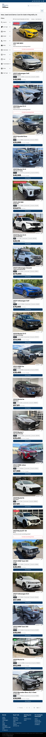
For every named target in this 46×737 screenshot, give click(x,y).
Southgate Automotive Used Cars (6, 727)
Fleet (14, 721)
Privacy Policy (38, 721)
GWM (3, 717)
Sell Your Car (16, 726)
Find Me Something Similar (28, 49)
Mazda (3, 718)
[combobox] (35, 5)
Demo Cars (15, 718)
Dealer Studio (10, 735)
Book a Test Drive (17, 723)
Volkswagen (5, 720)
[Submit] (28, 5)
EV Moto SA (5, 730)
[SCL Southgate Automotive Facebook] (44, 1)
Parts (25, 720)
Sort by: (33, 19)
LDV (3, 721)
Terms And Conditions (37, 723)
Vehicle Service (27, 719)
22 (34, 707)
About (36, 719)
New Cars (15, 717)
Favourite (37, 71)
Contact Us (37, 720)
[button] (42, 11)
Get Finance (28, 82)
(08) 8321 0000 (36, 1)
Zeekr (3, 723)
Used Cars (15, 720)
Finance (15, 724)
